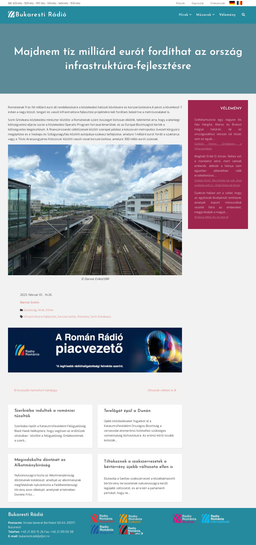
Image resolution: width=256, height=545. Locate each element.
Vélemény (227, 15)
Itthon (50, 310)
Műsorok (203, 15)
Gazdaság (30, 310)
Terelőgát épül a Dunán (127, 411)
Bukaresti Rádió (41, 15)
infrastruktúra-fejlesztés (40, 317)
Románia (83, 317)
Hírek (183, 15)
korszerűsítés (67, 317)
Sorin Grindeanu (100, 317)
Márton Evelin (29, 302)
